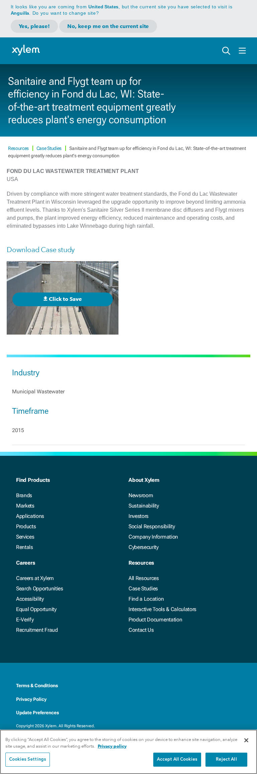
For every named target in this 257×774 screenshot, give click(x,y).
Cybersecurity (143, 547)
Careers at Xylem (35, 578)
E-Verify (24, 619)
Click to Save (65, 299)
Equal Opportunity (36, 609)
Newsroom (140, 495)
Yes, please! (34, 26)
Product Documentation (155, 619)
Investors (138, 516)
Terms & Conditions (37, 685)
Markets (25, 506)
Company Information (153, 537)
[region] (128, 752)
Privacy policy (112, 746)
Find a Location (146, 599)
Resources (19, 148)
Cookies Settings (27, 759)
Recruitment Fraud (37, 630)
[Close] (246, 740)
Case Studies (49, 148)
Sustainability (143, 506)
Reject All (226, 759)
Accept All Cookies (177, 759)
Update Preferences (37, 712)
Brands (24, 495)
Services (25, 537)
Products (26, 526)
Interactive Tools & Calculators (162, 609)
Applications (30, 516)
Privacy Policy (31, 699)
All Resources (143, 578)
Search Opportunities (39, 588)
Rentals (24, 547)
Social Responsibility (151, 526)
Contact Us (141, 630)
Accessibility (30, 599)
